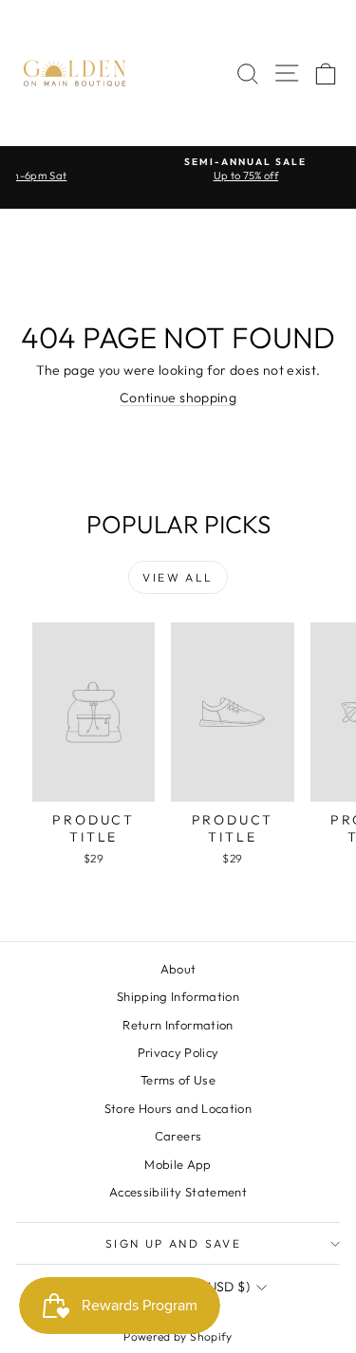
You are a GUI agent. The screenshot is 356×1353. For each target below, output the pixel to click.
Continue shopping (178, 397)
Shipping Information (178, 996)
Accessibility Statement (178, 1191)
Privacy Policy (178, 1052)
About (178, 968)
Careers (178, 1135)
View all (177, 577)
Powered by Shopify (177, 1336)
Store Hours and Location (178, 1108)
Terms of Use (178, 1079)
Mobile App (178, 1164)
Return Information (177, 1024)
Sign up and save (173, 1243)
